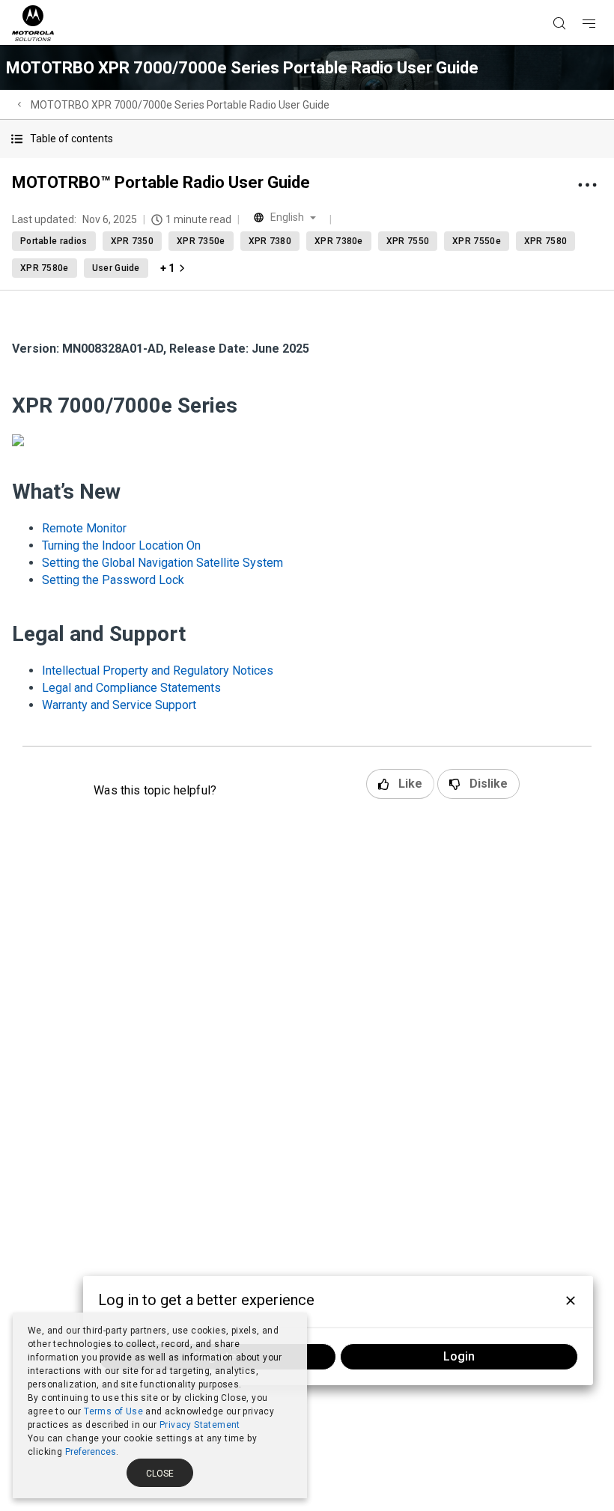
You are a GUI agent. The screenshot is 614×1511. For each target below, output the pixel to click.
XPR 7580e (44, 268)
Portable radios (54, 241)
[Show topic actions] (587, 185)
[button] (307, 139)
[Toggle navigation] (602, 0)
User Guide (116, 268)
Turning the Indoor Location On (121, 545)
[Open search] (578, 0)
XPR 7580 (545, 241)
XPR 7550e (476, 241)
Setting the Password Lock (113, 580)
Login (459, 1356)
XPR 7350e (201, 241)
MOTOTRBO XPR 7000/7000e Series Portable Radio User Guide (180, 105)
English (287, 217)
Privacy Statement (199, 1425)
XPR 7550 (407, 241)
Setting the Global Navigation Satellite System (162, 563)
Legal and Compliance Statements (131, 688)
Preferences (90, 1452)
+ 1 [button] (167, 268)
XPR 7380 (270, 241)
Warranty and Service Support (119, 705)
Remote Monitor (84, 528)
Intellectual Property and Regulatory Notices (157, 670)
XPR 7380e (338, 241)
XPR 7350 (132, 241)
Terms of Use (113, 1411)
